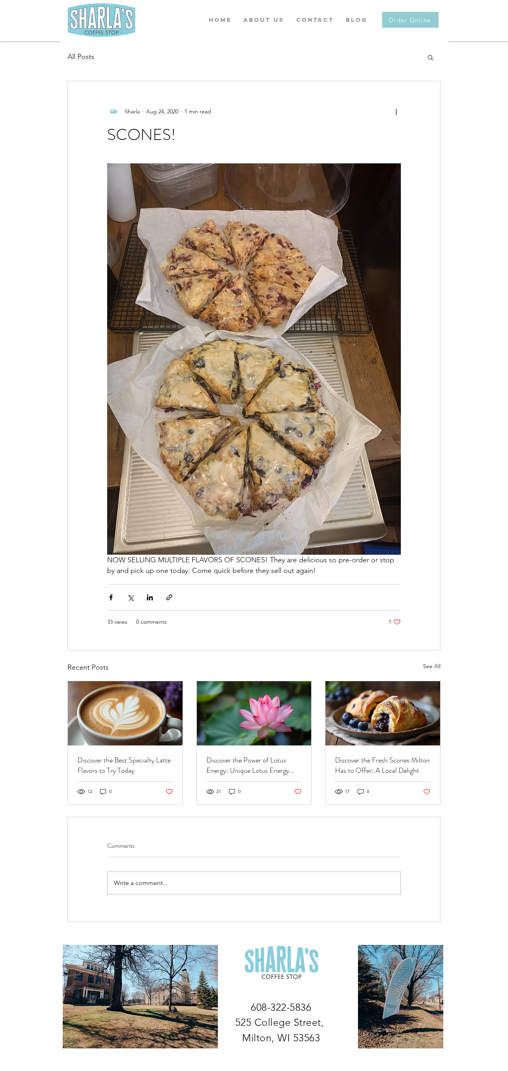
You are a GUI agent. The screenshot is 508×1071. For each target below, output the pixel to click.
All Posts (80, 56)
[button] (430, 57)
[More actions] (396, 111)
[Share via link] (169, 597)
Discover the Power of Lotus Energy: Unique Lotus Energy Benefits (247, 765)
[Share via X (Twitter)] (130, 597)
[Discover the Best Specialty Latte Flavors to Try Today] (125, 713)
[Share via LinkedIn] (150, 597)
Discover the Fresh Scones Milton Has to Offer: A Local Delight (382, 765)
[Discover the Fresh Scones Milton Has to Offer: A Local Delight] (382, 713)
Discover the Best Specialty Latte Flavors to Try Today (124, 765)
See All (432, 666)
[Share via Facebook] (111, 597)
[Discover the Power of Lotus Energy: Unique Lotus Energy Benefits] (254, 713)
